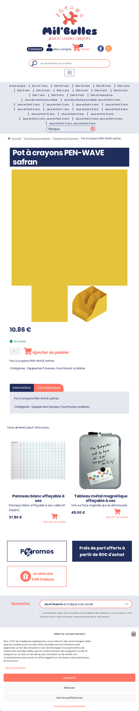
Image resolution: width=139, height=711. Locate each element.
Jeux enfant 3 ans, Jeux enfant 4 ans (98, 118)
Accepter (69, 678)
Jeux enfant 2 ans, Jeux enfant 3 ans (45, 118)
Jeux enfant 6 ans (28, 109)
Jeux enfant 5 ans (116, 104)
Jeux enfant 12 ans (102, 114)
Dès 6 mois (121, 90)
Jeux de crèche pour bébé (41, 100)
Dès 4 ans (63, 90)
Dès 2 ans (123, 86)
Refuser (69, 688)
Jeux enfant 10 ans (43, 114)
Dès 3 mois (43, 90)
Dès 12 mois (82, 86)
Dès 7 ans (38, 95)
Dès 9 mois (77, 95)
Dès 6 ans (101, 90)
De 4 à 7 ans (40, 86)
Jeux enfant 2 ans (28, 104)
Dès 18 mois (103, 86)
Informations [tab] (22, 388)
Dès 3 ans (23, 90)
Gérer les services (15, 667)
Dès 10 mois (61, 86)
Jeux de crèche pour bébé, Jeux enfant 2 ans (92, 100)
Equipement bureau (65, 138)
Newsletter (20, 603)
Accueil (16, 138)
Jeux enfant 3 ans (57, 104)
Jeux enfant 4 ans (87, 104)
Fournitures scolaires (37, 138)
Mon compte (62, 49)
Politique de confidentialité (69, 706)
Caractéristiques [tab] (48, 388)
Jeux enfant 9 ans (116, 109)
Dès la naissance (102, 95)
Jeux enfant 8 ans (87, 109)
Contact (35, 49)
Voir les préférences (69, 698)
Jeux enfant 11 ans (72, 114)
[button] (133, 634)
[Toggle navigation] (69, 72)
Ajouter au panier (50, 352)
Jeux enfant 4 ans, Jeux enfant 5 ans (72, 123)
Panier (85, 49)
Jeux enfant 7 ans (58, 109)
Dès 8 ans (57, 95)
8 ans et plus (17, 86)
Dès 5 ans (82, 90)
